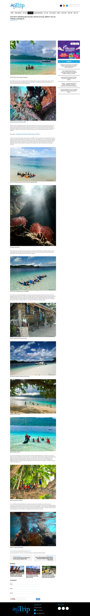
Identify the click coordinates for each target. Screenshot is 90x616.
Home (12, 13)
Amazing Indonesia (38, 13)
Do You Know (52, 13)
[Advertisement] (45, 30)
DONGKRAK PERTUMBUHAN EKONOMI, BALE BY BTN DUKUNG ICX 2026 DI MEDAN (69, 78)
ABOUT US (76, 13)
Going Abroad (18, 13)
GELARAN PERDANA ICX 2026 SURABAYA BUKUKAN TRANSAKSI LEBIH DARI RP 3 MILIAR (68, 91)
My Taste (25, 13)
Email (11, 588)
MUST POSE (63, 13)
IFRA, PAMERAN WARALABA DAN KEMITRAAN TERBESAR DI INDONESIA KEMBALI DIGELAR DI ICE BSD (69, 72)
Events (58, 13)
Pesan (11, 593)
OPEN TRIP (70, 13)
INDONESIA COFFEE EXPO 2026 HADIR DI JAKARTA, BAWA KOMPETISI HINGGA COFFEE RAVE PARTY (68, 66)
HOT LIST (46, 13)
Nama (11, 584)
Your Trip (30, 13)
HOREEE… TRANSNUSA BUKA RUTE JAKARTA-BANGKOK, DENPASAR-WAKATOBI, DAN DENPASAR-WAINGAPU (69, 85)
